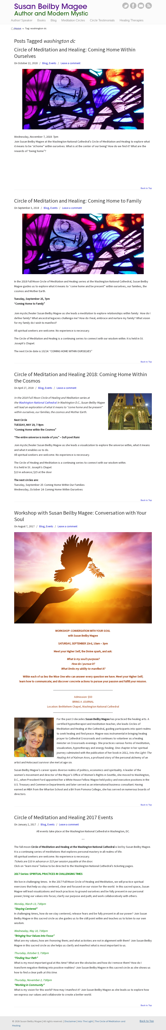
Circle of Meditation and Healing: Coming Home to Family (77, 200)
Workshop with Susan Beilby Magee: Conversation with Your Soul (80, 515)
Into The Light (85, 1021)
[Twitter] (125, 8)
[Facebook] (133, 8)
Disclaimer (70, 1021)
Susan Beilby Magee (54, 11)
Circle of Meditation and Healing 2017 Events (63, 817)
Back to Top (146, 188)
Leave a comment (70, 63)
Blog (45, 63)
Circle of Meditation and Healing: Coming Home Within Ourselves (74, 52)
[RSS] (148, 8)
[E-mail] (141, 8)
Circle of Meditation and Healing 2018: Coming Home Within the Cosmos (80, 377)
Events (52, 63)
